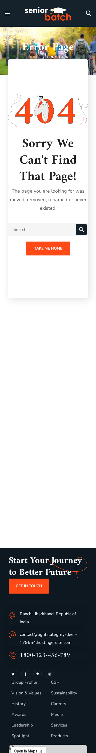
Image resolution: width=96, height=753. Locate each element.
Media (57, 714)
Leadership (22, 725)
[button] (88, 13)
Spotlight (20, 736)
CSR (55, 682)
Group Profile (24, 682)
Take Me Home (48, 248)
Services (59, 725)
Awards (18, 714)
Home (33, 57)
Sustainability (64, 693)
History (18, 704)
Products (59, 736)
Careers (58, 704)
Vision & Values (26, 693)
